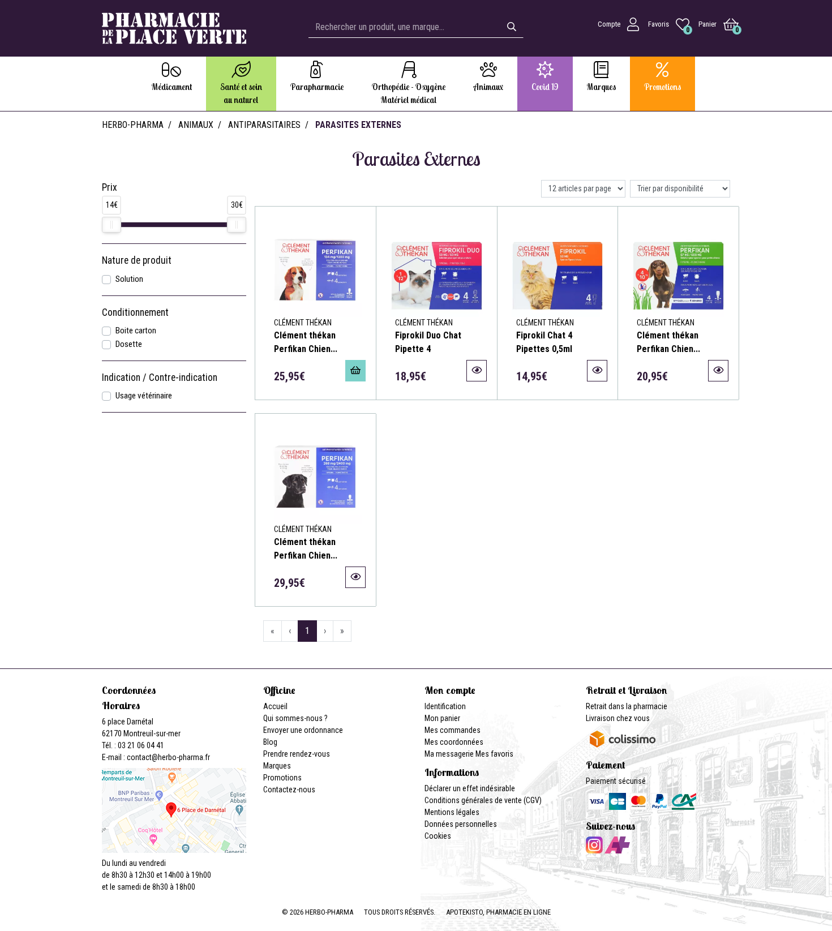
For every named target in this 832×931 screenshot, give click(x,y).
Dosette (128, 344)
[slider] (111, 225)
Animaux (195, 124)
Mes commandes (452, 730)
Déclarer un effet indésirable (469, 788)
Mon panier (442, 718)
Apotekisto (498, 912)
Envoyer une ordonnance (303, 730)
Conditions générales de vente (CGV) (483, 800)
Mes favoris (494, 753)
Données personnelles (460, 824)
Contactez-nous (289, 789)
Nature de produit (136, 260)
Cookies (437, 835)
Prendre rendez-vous (296, 753)
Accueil (275, 706)
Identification (445, 706)
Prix (109, 187)
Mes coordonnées (453, 741)
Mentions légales (451, 812)
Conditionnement (135, 312)
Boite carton (135, 330)
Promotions (282, 777)
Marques (277, 765)
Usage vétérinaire (143, 396)
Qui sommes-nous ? (295, 718)
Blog (270, 741)
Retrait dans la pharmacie (626, 706)
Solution (129, 279)
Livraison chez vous (618, 718)
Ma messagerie (449, 753)
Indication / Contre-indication (159, 377)
